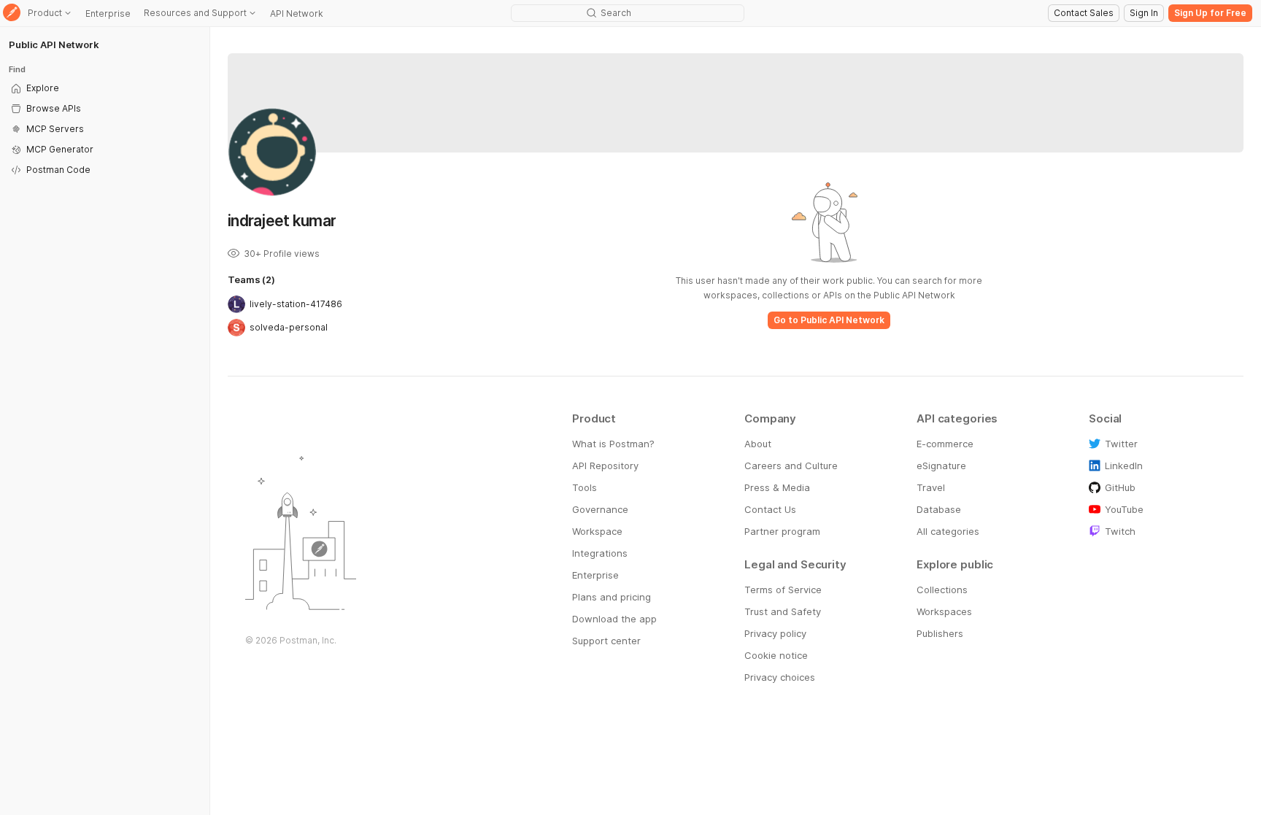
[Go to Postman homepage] (11, 13)
